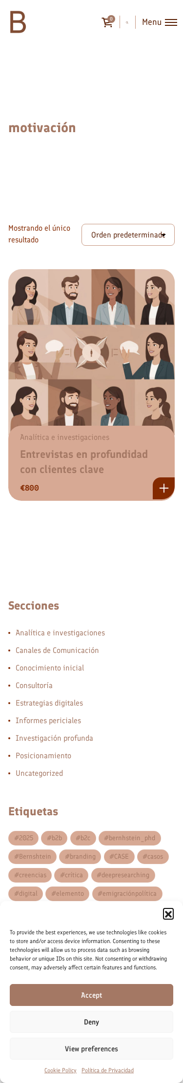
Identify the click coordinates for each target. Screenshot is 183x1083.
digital (28, 893)
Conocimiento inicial (50, 667)
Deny (91, 1022)
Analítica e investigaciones (64, 437)
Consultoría (34, 685)
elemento (70, 893)
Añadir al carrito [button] (164, 488)
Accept (91, 995)
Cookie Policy (60, 1070)
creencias (32, 875)
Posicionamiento (43, 755)
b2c (85, 838)
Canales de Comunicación (57, 650)
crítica (74, 875)
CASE (121, 856)
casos (155, 856)
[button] (168, 913)
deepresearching (125, 875)
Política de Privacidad (107, 1070)
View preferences (91, 1048)
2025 (26, 838)
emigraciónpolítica (129, 893)
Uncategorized (39, 773)
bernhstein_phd (132, 838)
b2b (57, 838)
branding (83, 856)
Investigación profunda (54, 738)
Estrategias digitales (49, 703)
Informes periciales (48, 720)
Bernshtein (35, 856)
